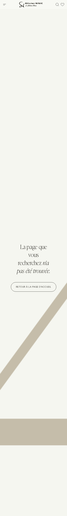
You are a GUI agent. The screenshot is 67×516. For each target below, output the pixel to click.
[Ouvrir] (5, 4)
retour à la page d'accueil (33, 286)
